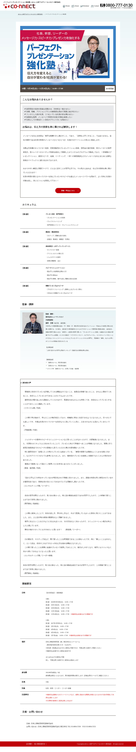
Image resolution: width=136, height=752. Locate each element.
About (76, 6)
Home (68, 6)
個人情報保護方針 (39, 744)
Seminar (86, 6)
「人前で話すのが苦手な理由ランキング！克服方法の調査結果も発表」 (68, 350)
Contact (96, 6)
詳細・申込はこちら (68, 190)
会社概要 (29, 744)
